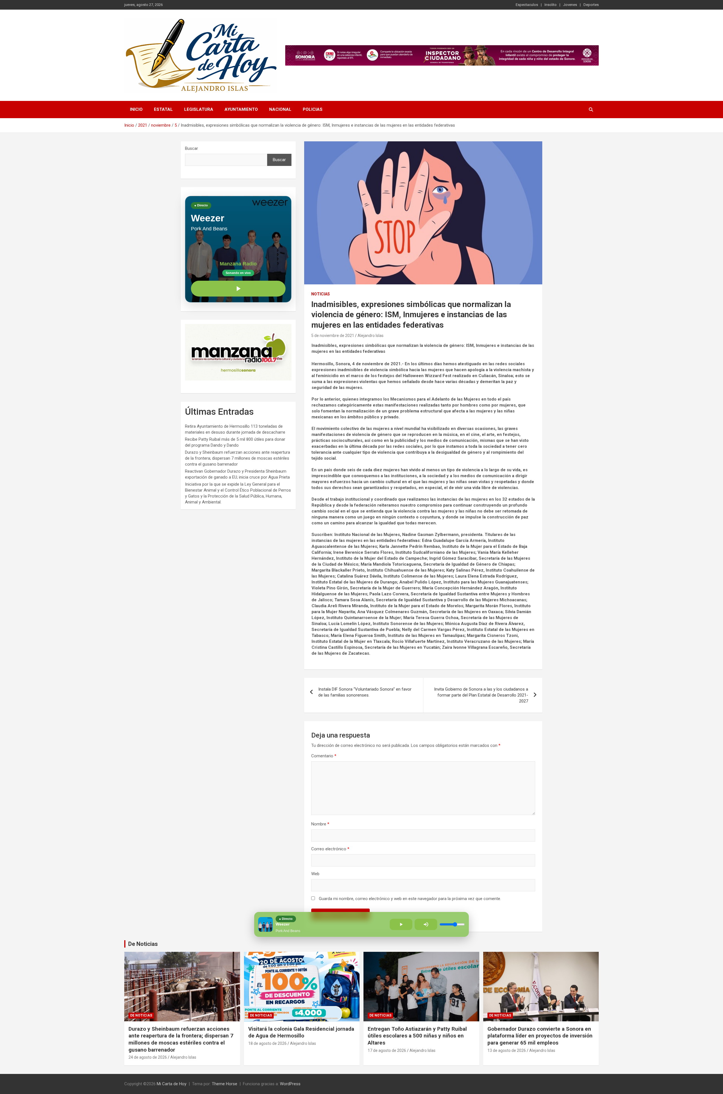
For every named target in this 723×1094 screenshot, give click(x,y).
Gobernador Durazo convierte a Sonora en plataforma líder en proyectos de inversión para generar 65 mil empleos (540, 1036)
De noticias (141, 1015)
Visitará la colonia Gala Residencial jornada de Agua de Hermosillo (301, 1032)
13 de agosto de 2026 (506, 1050)
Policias (313, 109)
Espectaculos (527, 5)
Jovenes (570, 5)
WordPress (290, 1083)
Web (315, 873)
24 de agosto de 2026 (148, 1057)
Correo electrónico (330, 848)
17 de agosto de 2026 (387, 1050)
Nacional (280, 109)
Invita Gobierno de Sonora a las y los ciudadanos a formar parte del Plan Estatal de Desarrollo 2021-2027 (481, 695)
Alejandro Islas (371, 335)
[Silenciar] (426, 924)
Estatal (163, 109)
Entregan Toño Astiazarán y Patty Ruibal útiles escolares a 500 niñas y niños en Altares (417, 1036)
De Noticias (143, 944)
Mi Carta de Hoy (171, 1083)
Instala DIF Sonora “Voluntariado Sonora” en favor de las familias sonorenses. (364, 692)
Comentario (323, 755)
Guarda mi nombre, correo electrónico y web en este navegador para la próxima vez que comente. (410, 898)
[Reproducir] (238, 289)
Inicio (136, 109)
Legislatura (198, 109)
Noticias (320, 294)
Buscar (191, 148)
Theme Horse (224, 1083)
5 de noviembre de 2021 (332, 335)
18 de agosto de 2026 (267, 1043)
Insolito (551, 5)
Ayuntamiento (241, 109)
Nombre (320, 824)
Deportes (591, 5)
